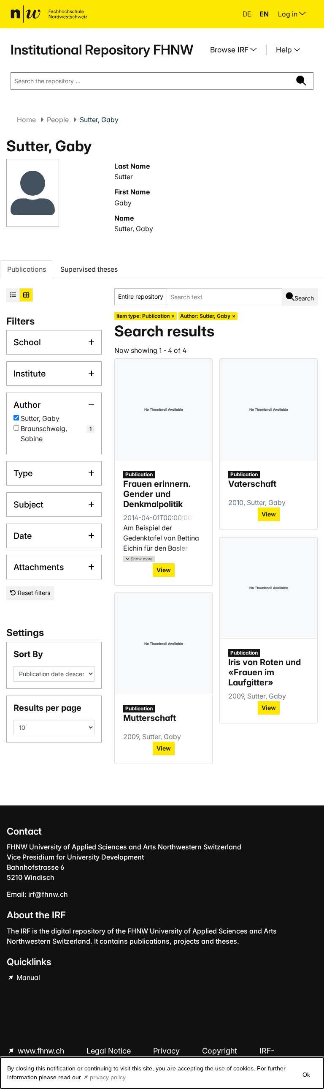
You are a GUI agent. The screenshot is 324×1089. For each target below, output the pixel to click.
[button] (139, 559)
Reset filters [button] (33, 592)
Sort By (28, 654)
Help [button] (285, 49)
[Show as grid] (26, 295)
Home (26, 119)
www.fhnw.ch (41, 1050)
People (58, 119)
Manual (27, 977)
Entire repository (140, 296)
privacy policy (107, 1077)
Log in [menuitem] (288, 14)
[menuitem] (236, 50)
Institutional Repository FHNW (102, 49)
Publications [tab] (26, 269)
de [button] (248, 14)
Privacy (167, 1050)
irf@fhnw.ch (48, 894)
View (164, 569)
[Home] (49, 14)
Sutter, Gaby (133, 228)
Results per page (47, 708)
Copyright (220, 1050)
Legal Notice (109, 1050)
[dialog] (162, 1073)
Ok (306, 1074)
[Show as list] (13, 295)
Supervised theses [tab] (89, 269)
